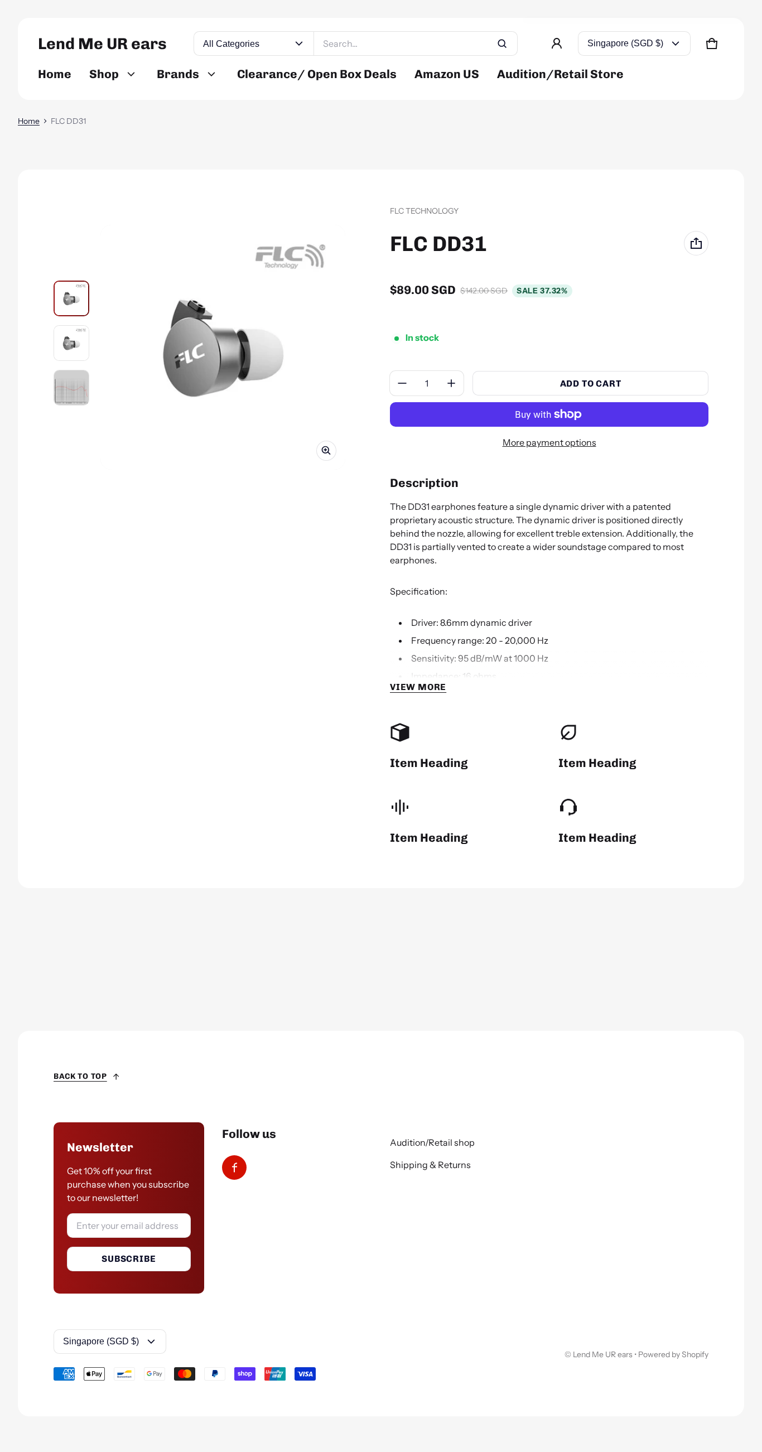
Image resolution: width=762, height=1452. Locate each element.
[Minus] (402, 383)
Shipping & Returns (430, 1164)
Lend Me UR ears (603, 1354)
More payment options (549, 442)
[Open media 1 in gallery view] (71, 298)
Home (29, 121)
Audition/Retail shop (432, 1142)
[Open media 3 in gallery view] (71, 388)
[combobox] (416, 43)
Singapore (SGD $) (625, 43)
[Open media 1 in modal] (222, 347)
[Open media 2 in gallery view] (71, 343)
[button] (712, 43)
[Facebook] (234, 1167)
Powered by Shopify (673, 1354)
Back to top (80, 1076)
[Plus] (451, 383)
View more (418, 687)
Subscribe (129, 1258)
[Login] (556, 43)
